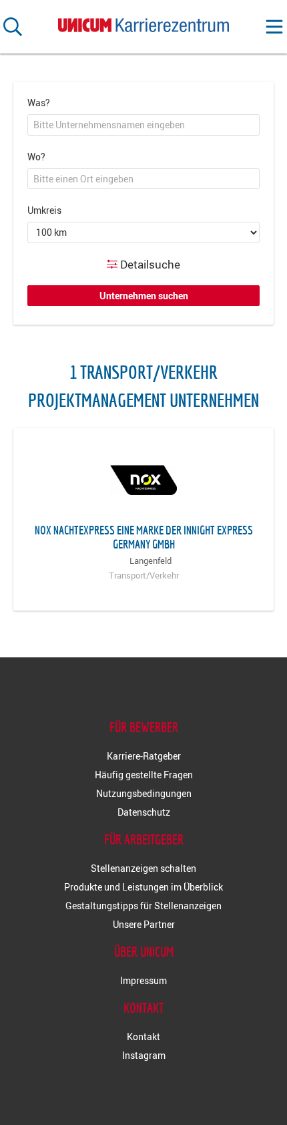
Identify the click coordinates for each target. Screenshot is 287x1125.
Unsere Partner (144, 924)
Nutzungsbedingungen (144, 793)
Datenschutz (143, 812)
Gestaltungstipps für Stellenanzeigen (143, 905)
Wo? (36, 156)
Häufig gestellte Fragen (144, 774)
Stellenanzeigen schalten (143, 868)
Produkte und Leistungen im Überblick (143, 886)
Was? (38, 102)
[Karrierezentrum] (143, 22)
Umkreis (44, 210)
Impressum (143, 980)
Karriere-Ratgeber (144, 756)
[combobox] (143, 125)
